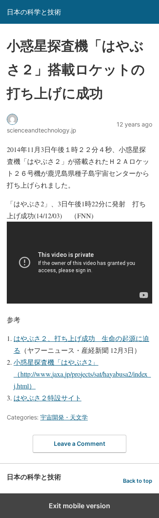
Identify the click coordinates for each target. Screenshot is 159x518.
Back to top (137, 481)
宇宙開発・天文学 (64, 417)
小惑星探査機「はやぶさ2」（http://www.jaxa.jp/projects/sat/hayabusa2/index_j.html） (82, 374)
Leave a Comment (79, 443)
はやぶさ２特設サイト (47, 397)
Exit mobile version (79, 505)
